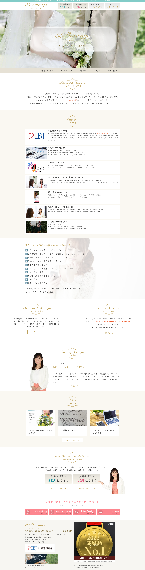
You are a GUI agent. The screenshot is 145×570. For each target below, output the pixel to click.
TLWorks (41, 565)
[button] (66, 71)
